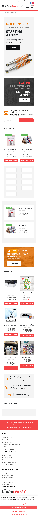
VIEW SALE (13, 47)
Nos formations (6, 480)
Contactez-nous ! (27, 427)
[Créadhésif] (12, 6)
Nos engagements (28, 422)
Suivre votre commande (9, 462)
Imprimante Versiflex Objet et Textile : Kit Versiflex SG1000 (27, 325)
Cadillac (11, 170)
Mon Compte (18, 422)
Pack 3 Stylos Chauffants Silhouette (11, 150)
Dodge (11, 176)
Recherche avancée (24, 425)
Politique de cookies (8, 449)
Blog (12, 422)
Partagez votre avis (7, 482)
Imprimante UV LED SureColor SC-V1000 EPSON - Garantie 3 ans (11, 293)
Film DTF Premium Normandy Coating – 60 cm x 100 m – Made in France (27, 150)
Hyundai (27, 182)
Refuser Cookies (18, 511)
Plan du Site (11, 425)
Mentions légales (7, 442)
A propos (7, 422)
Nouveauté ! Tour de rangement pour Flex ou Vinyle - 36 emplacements (27, 357)
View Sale (14, 263)
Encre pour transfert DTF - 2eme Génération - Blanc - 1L (11, 325)
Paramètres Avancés (18, 515)
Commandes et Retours (13, 427)
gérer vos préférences (24, 504)
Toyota (11, 194)
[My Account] (27, 6)
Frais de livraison (7, 457)
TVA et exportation (7, 464)
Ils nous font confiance (8, 475)
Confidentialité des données (10, 447)
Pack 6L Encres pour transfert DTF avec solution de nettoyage (11, 357)
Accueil (1, 13)
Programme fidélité (7, 477)
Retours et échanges (8, 484)
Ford (27, 176)
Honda (11, 182)
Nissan (27, 188)
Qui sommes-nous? (7, 437)
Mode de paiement (7, 455)
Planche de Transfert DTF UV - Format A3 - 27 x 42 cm (27, 293)
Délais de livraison (7, 460)
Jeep (11, 188)
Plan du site (5, 440)
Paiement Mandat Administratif (11, 467)
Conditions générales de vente (11, 444)
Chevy (27, 170)
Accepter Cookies (19, 507)
